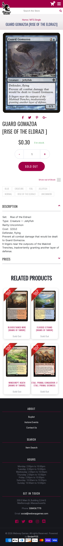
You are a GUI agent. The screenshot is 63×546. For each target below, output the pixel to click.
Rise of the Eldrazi (27, 194)
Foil (31, 188)
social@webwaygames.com (34, 513)
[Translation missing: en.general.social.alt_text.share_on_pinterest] (37, 117)
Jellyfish (43, 188)
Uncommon (46, 194)
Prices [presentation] (6, 259)
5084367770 (35, 508)
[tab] (31, 207)
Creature (19, 188)
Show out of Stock (47, 179)
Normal (8, 194)
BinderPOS (33, 536)
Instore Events (31, 422)
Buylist (31, 417)
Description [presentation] (9, 206)
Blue (7, 188)
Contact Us (31, 427)
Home (25, 20)
